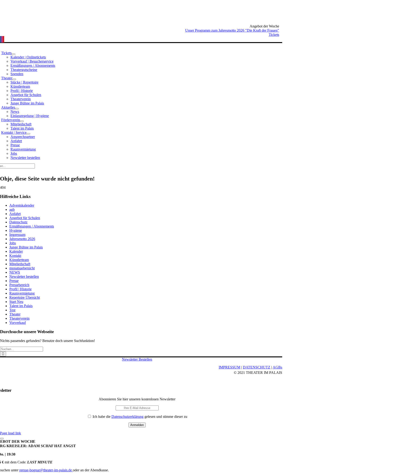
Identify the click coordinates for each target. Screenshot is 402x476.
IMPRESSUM (229, 367)
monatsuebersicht (22, 268)
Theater (14, 314)
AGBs (277, 367)
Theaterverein (19, 318)
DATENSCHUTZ (256, 367)
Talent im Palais (21, 306)
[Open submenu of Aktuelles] (17, 108)
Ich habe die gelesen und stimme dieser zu (139, 417)
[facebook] (0, 39)
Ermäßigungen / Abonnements (31, 226)
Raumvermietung (22, 293)
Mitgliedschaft (19, 264)
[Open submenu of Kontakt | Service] (28, 133)
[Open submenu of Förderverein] (22, 121)
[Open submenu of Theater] (14, 79)
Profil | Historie (20, 289)
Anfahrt (15, 214)
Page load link (10, 433)
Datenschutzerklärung (127, 417)
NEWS (14, 272)
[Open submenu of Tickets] (13, 54)
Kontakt (15, 256)
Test (12, 310)
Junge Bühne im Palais (26, 247)
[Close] (2, 438)
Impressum (17, 235)
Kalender (16, 251)
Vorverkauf (17, 323)
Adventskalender (21, 205)
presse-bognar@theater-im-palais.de (46, 470)
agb (12, 209)
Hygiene (15, 230)
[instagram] (2, 39)
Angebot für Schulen (24, 218)
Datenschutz (18, 222)
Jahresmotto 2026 (22, 239)
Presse (14, 281)
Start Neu (16, 302)
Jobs (12, 243)
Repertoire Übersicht (24, 297)
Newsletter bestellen (24, 276)
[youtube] (3, 39)
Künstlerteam (19, 260)
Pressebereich (19, 285)
